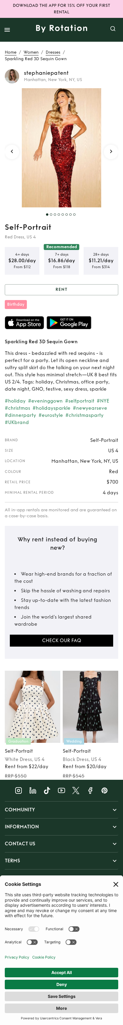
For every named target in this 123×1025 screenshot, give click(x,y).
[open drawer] (7, 30)
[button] (61, 810)
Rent (61, 289)
